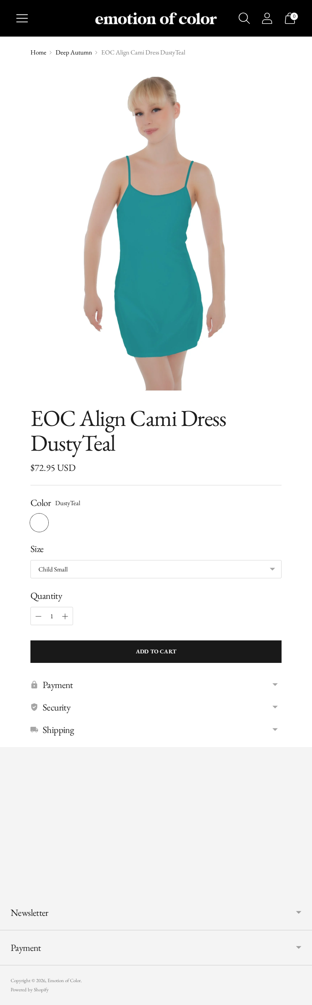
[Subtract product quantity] (38, 616)
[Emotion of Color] (156, 18)
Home (38, 52)
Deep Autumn (74, 52)
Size (37, 549)
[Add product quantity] (65, 616)
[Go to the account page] (267, 18)
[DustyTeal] (39, 523)
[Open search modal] (244, 18)
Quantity (46, 595)
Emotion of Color (64, 980)
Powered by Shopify (30, 989)
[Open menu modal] (22, 18)
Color (40, 502)
